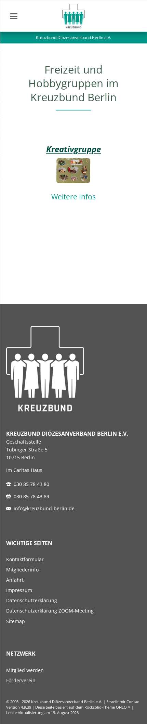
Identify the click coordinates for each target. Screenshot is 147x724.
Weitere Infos (73, 196)
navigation (13, 16)
